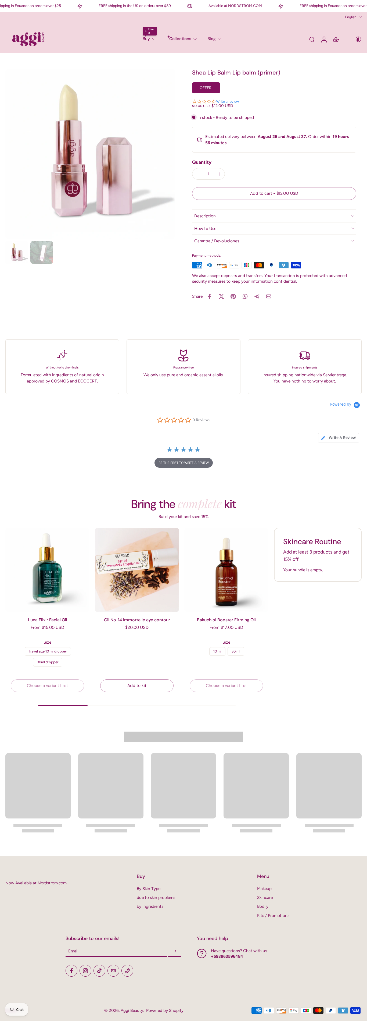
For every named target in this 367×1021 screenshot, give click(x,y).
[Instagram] (85, 971)
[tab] (338, 437)
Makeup (264, 888)
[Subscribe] (174, 951)
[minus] (197, 174)
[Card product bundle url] (47, 570)
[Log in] (324, 39)
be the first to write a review (184, 462)
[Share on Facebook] (209, 296)
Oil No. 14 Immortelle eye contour (137, 620)
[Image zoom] (90, 154)
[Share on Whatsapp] (245, 296)
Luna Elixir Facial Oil (47, 620)
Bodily (262, 906)
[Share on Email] (269, 296)
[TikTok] (99, 971)
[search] (312, 39)
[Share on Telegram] (257, 296)
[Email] (113, 971)
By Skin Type (148, 888)
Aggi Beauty (132, 1010)
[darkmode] (355, 39)
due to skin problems (156, 897)
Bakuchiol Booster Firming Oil (226, 620)
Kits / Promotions (273, 915)
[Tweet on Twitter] (221, 296)
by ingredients (150, 906)
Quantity (201, 162)
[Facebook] (71, 971)
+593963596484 (227, 956)
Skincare (265, 897)
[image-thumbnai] (16, 252)
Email (73, 951)
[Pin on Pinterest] (233, 296)
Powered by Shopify (165, 1010)
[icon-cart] (335, 39)
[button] (274, 193)
